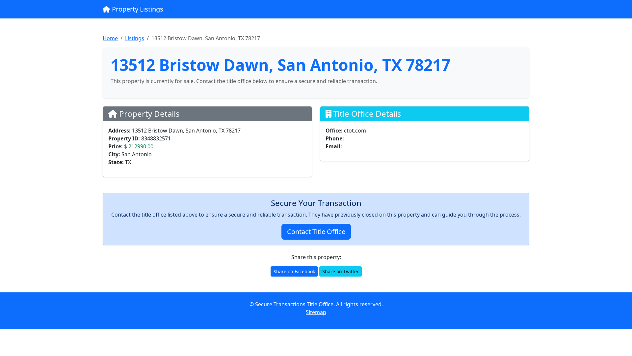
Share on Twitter (340, 271)
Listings (134, 38)
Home (110, 38)
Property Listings (136, 9)
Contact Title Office (316, 231)
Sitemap (316, 312)
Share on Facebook (294, 271)
